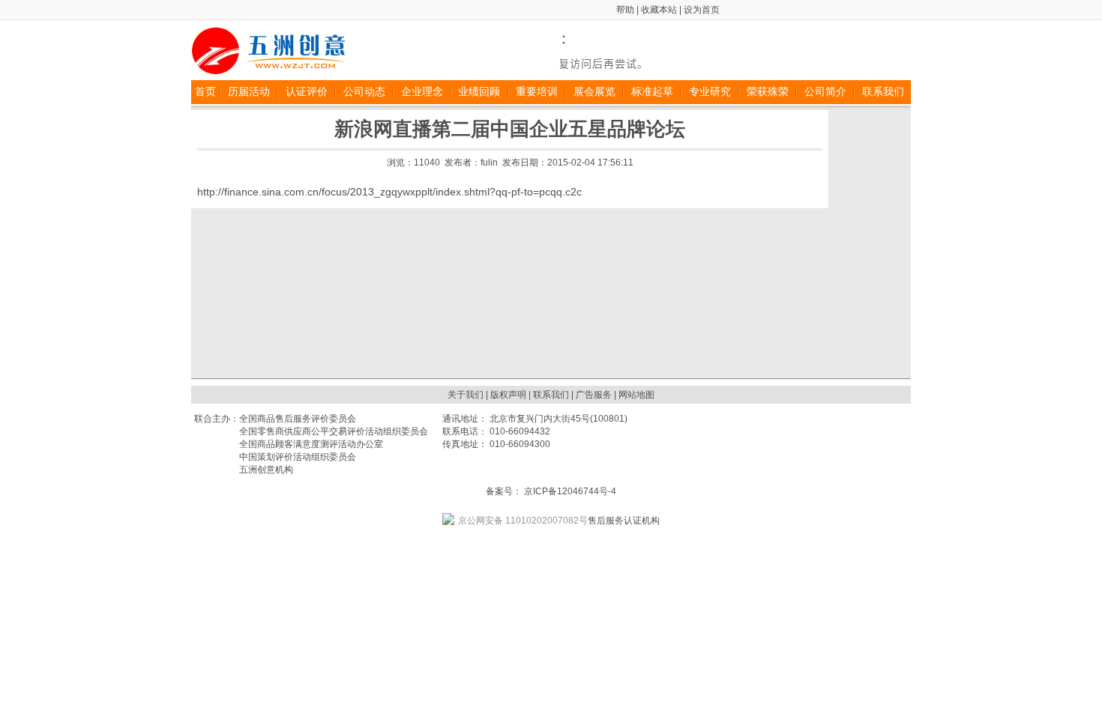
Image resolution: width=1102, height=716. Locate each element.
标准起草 (652, 91)
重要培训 (537, 91)
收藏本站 (659, 9)
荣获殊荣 (768, 91)
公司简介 (825, 91)
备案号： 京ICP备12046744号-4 (551, 491)
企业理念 (422, 91)
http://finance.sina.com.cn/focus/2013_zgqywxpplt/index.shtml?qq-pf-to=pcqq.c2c (389, 192)
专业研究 (710, 91)
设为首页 (702, 9)
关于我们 (466, 394)
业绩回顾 (479, 91)
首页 (205, 91)
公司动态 (364, 91)
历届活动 (249, 91)
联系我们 (883, 91)
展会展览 (594, 91)
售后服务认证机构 (559, 520)
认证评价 (307, 91)
